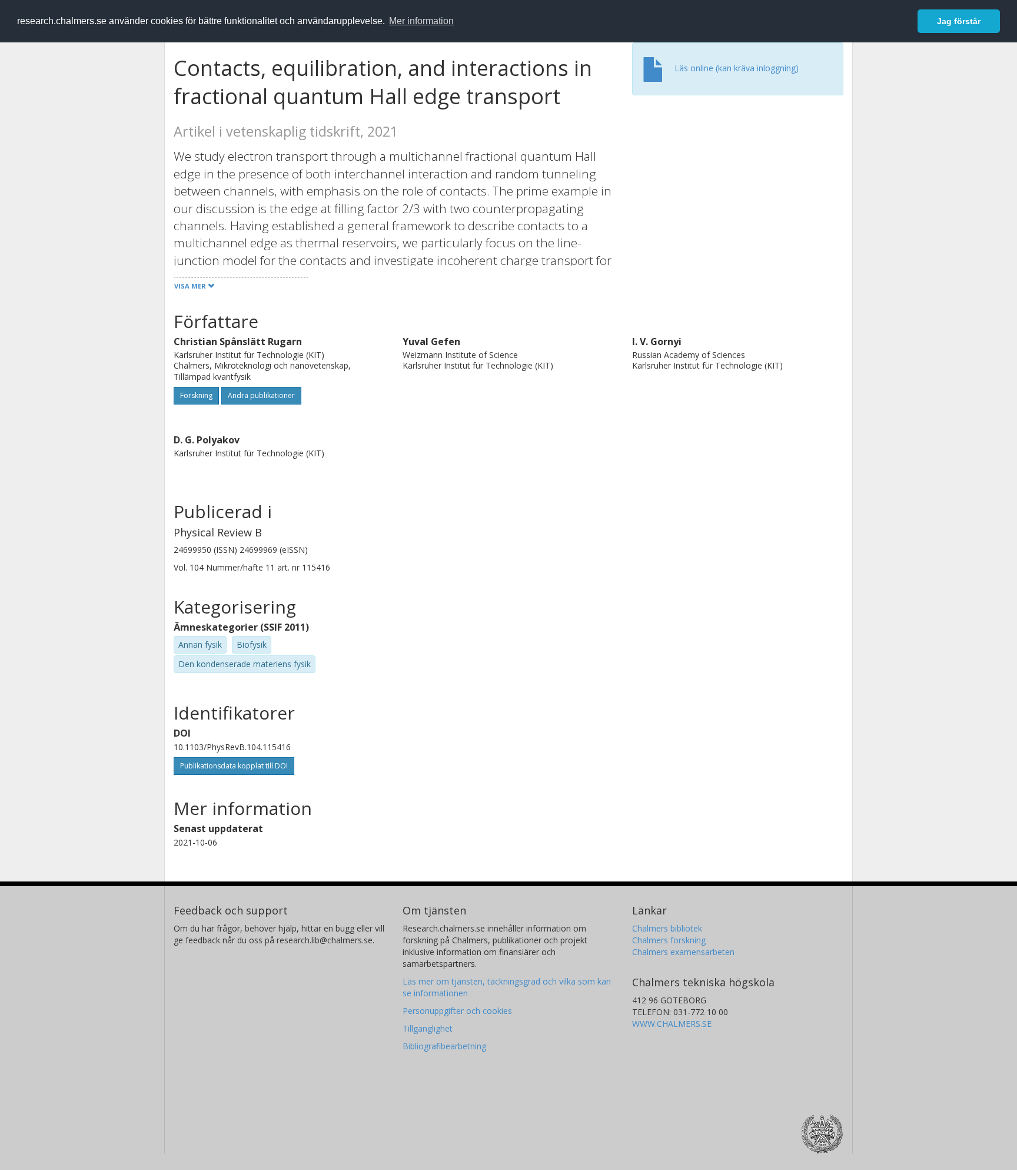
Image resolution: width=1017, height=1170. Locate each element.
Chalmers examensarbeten (683, 951)
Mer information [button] (421, 21)
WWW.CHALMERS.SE (672, 1023)
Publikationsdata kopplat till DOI (234, 766)
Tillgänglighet (428, 1028)
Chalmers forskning (669, 940)
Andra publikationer (261, 395)
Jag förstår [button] (959, 21)
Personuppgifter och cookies (457, 1010)
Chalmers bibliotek (667, 928)
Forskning (196, 395)
